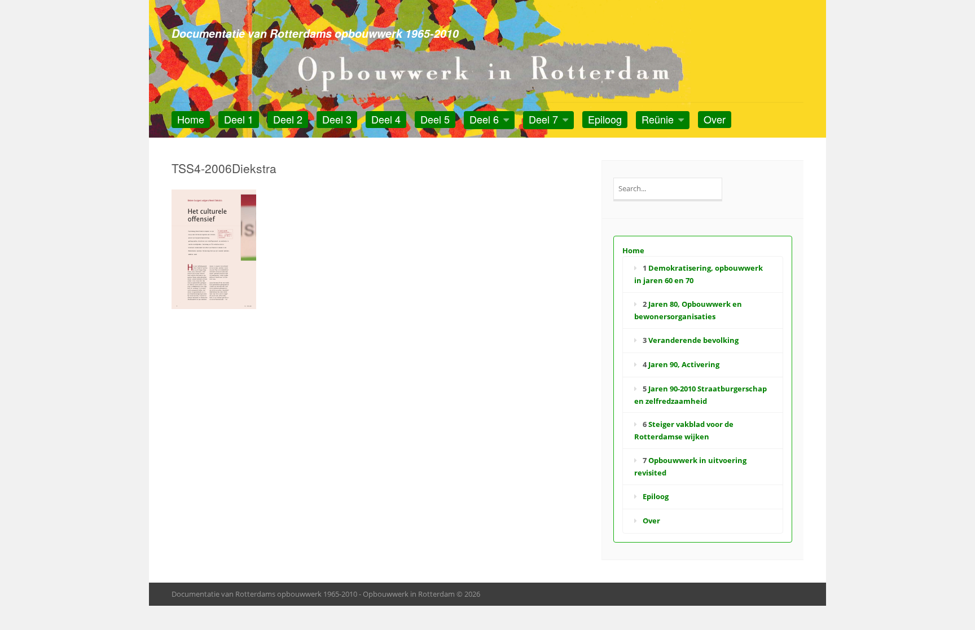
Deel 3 (337, 119)
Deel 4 (386, 119)
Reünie (658, 119)
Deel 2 (287, 119)
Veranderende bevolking (693, 340)
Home (190, 119)
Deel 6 (484, 119)
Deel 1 (238, 119)
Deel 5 (435, 119)
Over (715, 119)
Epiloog (605, 119)
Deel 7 (543, 119)
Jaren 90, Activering (683, 364)
